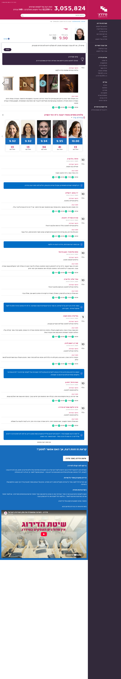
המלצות (104, 88)
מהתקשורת (103, 63)
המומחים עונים (102, 95)
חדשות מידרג (103, 65)
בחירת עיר (78, 118)
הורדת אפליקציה (102, 29)
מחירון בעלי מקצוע (101, 39)
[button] (2, 136)
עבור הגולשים (103, 48)
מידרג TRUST (102, 73)
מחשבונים (104, 93)
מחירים (105, 90)
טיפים (105, 85)
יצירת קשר (103, 68)
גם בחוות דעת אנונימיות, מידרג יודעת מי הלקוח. (63, 244)
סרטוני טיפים (103, 100)
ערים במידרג (103, 31)
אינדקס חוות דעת (102, 34)
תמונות (105, 37)
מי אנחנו (104, 60)
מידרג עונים (103, 98)
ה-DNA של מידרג (101, 76)
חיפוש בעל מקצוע (101, 26)
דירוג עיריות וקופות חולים (99, 110)
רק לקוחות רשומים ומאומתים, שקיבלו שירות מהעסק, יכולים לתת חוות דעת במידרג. (51, 185)
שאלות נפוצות (102, 71)
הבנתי (7, 49)
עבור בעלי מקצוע (101, 51)
